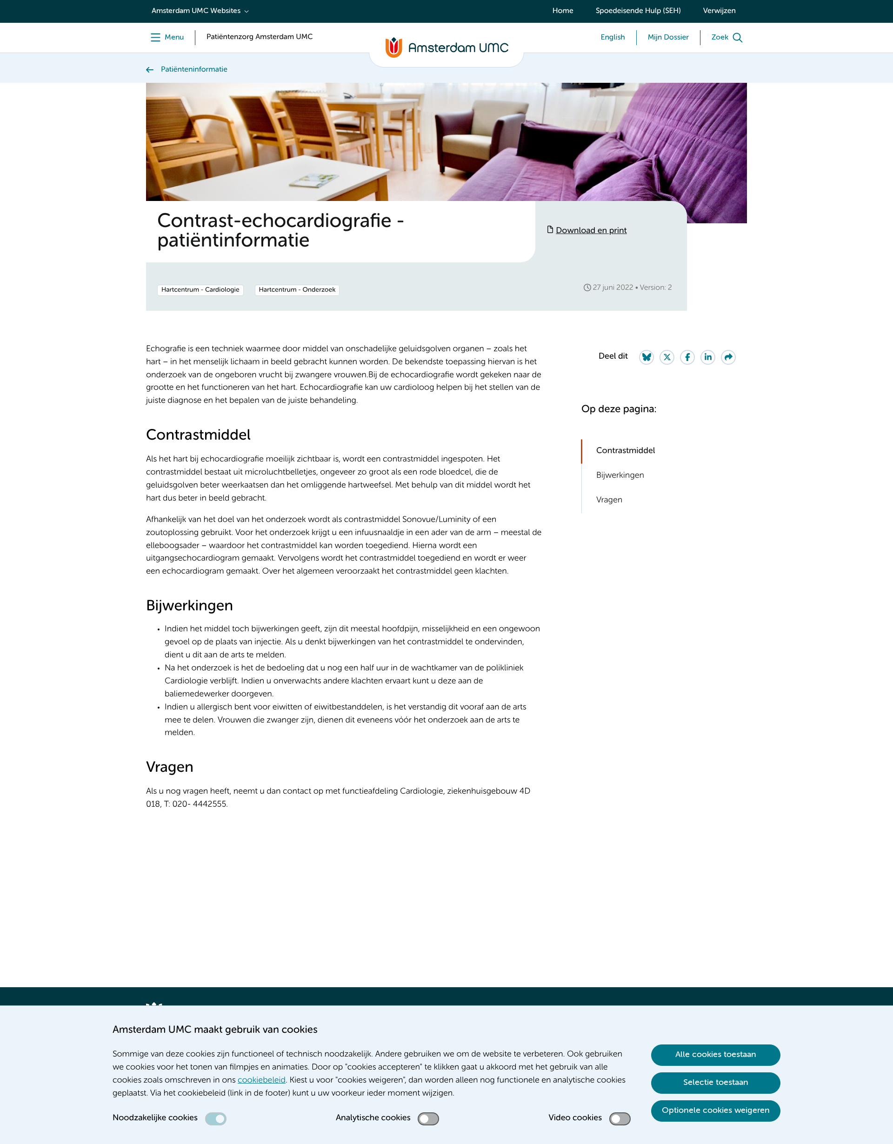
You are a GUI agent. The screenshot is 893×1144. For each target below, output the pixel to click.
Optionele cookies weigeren (716, 1110)
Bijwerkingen (620, 476)
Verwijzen (719, 11)
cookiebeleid (262, 1081)
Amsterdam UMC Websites (196, 11)
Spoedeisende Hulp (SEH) (638, 11)
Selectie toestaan (715, 1082)
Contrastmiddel (625, 451)
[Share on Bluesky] (646, 357)
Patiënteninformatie (194, 70)
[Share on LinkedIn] (707, 357)
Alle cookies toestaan (715, 1054)
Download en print (591, 231)
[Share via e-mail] (728, 357)
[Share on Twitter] (667, 357)
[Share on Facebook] (687, 357)
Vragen (609, 500)
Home (563, 11)
